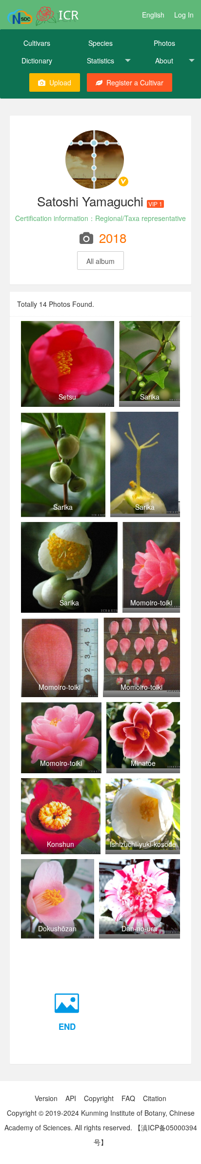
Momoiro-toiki (151, 602)
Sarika (150, 396)
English (153, 15)
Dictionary (36, 60)
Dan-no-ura (139, 928)
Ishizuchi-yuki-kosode (143, 844)
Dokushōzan (57, 928)
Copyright (99, 1098)
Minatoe (143, 763)
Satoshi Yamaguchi (90, 201)
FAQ (128, 1098)
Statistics (100, 60)
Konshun (60, 844)
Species (100, 43)
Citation (154, 1098)
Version (46, 1098)
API (70, 1098)
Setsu (67, 396)
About (164, 60)
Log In (184, 15)
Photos (164, 43)
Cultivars (36, 43)
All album (100, 261)
